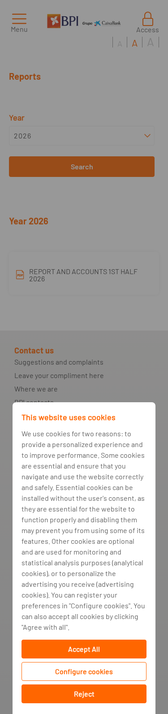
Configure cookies (84, 671)
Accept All (84, 649)
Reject (84, 693)
